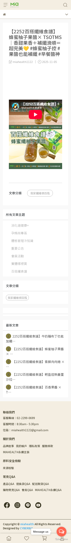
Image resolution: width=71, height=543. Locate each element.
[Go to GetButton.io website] (61, 539)
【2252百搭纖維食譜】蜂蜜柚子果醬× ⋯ (35, 351)
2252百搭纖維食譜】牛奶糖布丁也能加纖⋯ (35, 338)
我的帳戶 (21, 446)
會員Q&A (27, 490)
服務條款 (47, 446)
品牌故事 (8, 446)
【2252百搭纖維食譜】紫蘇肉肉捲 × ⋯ (35, 364)
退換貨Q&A (23, 484)
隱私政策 (34, 446)
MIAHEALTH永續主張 (16, 452)
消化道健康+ (20, 225)
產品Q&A (8, 484)
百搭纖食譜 (19, 271)
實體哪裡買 (19, 263)
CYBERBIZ (26, 528)
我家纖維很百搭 (40, 193)
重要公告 (17, 248)
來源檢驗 (8, 468)
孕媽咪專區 (19, 233)
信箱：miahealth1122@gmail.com (25, 430)
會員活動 (17, 256)
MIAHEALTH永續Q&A (48, 490)
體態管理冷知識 (22, 240)
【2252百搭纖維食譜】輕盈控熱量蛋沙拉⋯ (35, 377)
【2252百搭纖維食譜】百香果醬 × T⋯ (33, 389)
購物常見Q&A (11, 490)
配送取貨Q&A (40, 484)
